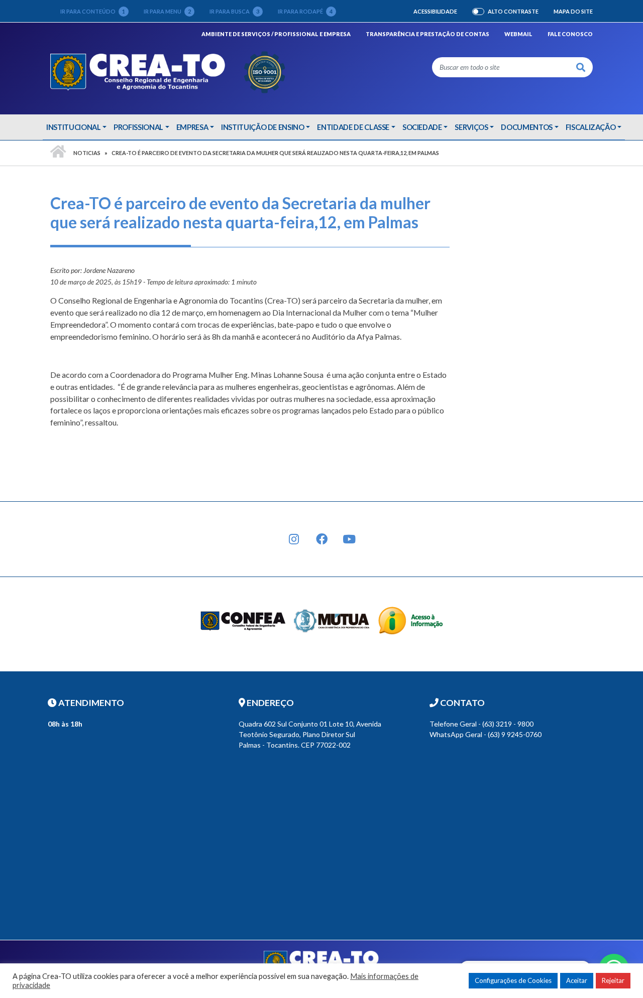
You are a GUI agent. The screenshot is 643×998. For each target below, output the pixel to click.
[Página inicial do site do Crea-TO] (168, 71)
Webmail (518, 34)
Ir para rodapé (305, 11)
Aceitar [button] (576, 980)
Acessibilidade (435, 11)
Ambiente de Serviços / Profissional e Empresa (276, 33)
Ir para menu (167, 11)
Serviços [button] (471, 126)
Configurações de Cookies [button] (513, 980)
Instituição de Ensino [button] (262, 126)
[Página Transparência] (411, 620)
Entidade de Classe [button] (353, 126)
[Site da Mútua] (332, 620)
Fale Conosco (570, 34)
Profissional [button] (138, 126)
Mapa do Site (573, 11)
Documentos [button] (527, 126)
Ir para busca (234, 11)
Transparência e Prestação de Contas (427, 34)
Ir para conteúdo (92, 11)
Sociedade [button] (422, 126)
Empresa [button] (192, 126)
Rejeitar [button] (613, 980)
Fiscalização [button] (591, 126)
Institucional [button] (73, 126)
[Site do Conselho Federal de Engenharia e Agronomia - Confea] (243, 620)
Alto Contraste (513, 11)
